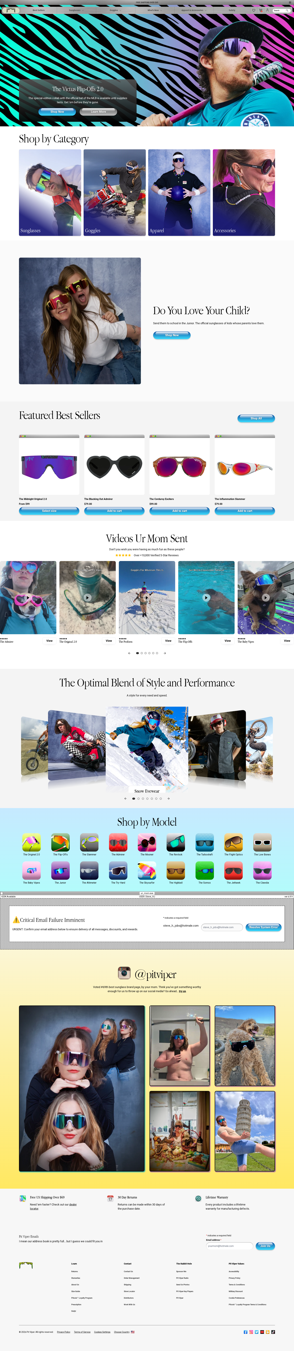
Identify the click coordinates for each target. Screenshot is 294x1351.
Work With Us (129, 1305)
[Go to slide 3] (143, 799)
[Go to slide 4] (147, 799)
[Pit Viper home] (11, 10)
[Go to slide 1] (133, 799)
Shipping (127, 1285)
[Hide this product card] (20, 436)
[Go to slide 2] (138, 799)
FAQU (73, 1311)
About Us (75, 1285)
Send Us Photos (182, 1285)
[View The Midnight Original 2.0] (49, 466)
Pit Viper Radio (182, 1278)
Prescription (76, 1305)
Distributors (129, 1298)
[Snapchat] (268, 1332)
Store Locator (129, 1291)
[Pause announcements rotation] (290, 2)
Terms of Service (82, 1332)
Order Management (131, 1278)
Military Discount (236, 1291)
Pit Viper (179, 1298)
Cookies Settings (102, 1332)
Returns (74, 1271)
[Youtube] (262, 1332)
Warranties (75, 1278)
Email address (213, 1240)
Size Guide (75, 1291)
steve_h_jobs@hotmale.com (181, 925)
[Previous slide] (129, 653)
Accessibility (234, 1271)
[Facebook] (245, 1332)
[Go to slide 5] (152, 799)
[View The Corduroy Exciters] (179, 466)
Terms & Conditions (237, 1285)
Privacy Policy (234, 1278)
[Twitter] (256, 1332)
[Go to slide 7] (161, 799)
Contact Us (128, 1271)
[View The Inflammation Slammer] (245, 466)
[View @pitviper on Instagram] (81, 1088)
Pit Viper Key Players (184, 1291)
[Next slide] (164, 653)
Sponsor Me (181, 1271)
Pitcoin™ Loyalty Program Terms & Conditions (247, 1305)
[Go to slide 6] (156, 799)
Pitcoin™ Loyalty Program (81, 1298)
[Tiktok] (273, 1332)
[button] (253, 10)
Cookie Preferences (237, 1298)
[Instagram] (251, 1332)
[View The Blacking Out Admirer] (114, 466)
